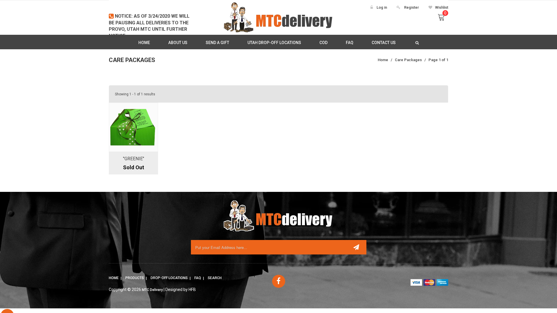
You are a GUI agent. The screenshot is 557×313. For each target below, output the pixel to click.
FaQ (197, 278)
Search (215, 278)
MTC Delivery (152, 290)
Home (114, 278)
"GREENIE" (133, 158)
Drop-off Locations (169, 278)
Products (134, 278)
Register (411, 7)
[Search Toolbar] (416, 42)
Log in (382, 7)
